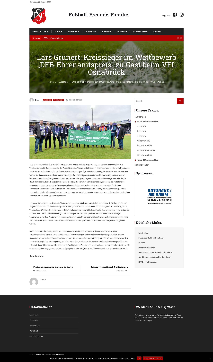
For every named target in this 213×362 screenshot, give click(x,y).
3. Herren (141, 136)
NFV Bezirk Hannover (147, 262)
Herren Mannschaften (148, 121)
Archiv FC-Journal (36, 336)
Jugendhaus (73, 31)
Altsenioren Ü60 (144, 155)
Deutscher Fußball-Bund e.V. (150, 238)
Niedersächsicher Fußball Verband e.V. (155, 252)
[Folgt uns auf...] (175, 14)
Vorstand (106, 31)
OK (139, 358)
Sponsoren (122, 31)
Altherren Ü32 (143, 141)
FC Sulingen (58, 100)
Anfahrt (157, 31)
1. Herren (141, 126)
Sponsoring (33, 315)
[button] (178, 38)
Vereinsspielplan (140, 31)
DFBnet (141, 242)
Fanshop (58, 31)
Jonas (37, 100)
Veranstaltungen (40, 31)
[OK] (210, 358)
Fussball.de (143, 233)
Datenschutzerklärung (152, 358)
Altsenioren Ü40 (144, 145)
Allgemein (47, 100)
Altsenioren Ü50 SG (146, 150)
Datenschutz (34, 325)
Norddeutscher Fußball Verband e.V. (154, 257)
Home (51, 82)
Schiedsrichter (142, 165)
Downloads (90, 31)
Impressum (33, 320)
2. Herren (141, 131)
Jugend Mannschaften (148, 160)
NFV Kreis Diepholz (146, 247)
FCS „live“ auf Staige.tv (53, 38)
